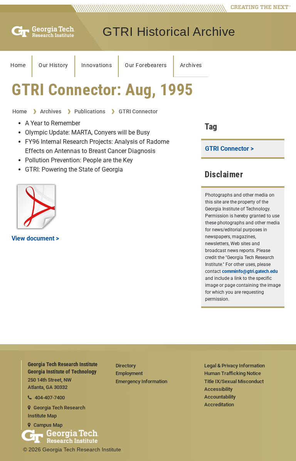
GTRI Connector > (229, 148)
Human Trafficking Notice (232, 373)
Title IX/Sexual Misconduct (234, 381)
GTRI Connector (138, 111)
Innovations (96, 65)
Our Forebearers (146, 65)
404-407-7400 (50, 397)
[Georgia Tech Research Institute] (43, 31)
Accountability (219, 397)
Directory (126, 365)
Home (17, 65)
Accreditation (219, 404)
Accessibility (218, 389)
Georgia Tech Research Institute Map (56, 412)
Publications (89, 111)
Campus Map (48, 425)
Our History (53, 65)
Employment (129, 373)
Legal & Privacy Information (234, 365)
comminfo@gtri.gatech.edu (250, 271)
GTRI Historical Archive (169, 32)
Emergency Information (141, 381)
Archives (191, 65)
